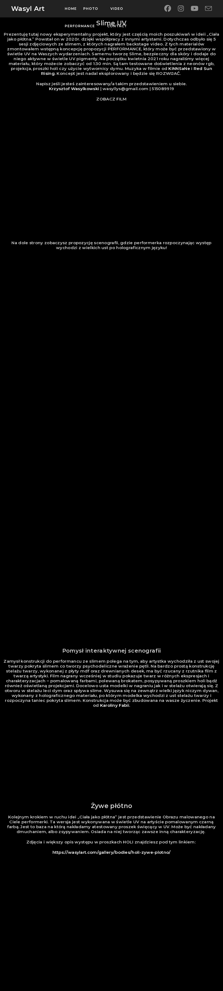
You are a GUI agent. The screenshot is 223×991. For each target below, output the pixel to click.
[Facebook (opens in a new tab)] (167, 8)
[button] (111, 927)
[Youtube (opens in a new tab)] (194, 8)
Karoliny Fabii (114, 705)
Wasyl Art (28, 9)
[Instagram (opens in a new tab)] (181, 8)
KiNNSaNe (179, 68)
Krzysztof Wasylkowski (74, 88)
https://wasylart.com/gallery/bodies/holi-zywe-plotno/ (111, 852)
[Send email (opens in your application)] (208, 9)
